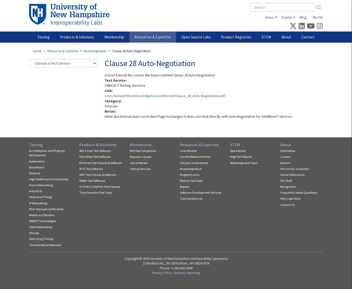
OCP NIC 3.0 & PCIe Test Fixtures (99, 187)
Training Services (191, 198)
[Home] (71, 15)
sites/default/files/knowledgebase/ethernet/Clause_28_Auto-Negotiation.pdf (165, 95)
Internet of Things (40, 197)
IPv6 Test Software (91, 169)
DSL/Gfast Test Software (95, 157)
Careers (285, 157)
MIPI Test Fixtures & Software (97, 175)
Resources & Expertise (153, 37)
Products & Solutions (77, 37)
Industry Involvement (194, 163)
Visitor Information (292, 175)
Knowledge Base (95, 51)
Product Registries (236, 37)
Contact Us (287, 205)
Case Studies (188, 151)
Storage (34, 233)
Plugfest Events (189, 175)
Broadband (36, 167)
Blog (303, 17)
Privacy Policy (162, 273)
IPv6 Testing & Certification (46, 209)
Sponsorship (238, 151)
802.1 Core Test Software (95, 151)
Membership (114, 37)
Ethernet (34, 173)
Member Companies (143, 151)
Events (286, 17)
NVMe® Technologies (42, 221)
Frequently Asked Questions (298, 192)
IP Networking (38, 203)
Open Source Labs (196, 37)
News (269, 17)
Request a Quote (140, 157)
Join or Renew (139, 163)
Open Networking (40, 227)
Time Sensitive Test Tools (95, 192)
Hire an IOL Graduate (294, 169)
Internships (287, 151)
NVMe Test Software (92, 181)
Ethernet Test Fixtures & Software (100, 163)
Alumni (285, 163)
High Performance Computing (48, 179)
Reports (184, 187)
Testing (43, 37)
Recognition (288, 187)
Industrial (35, 191)
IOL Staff (286, 181)
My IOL (318, 17)
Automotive (37, 161)
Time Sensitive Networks (45, 245)
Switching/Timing (41, 239)
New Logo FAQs (290, 198)
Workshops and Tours (244, 163)
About (286, 37)
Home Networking (41, 185)
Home (37, 51)
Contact (308, 37)
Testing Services (140, 169)
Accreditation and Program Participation (47, 153)
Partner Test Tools (191, 181)
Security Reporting (187, 273)
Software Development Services (200, 192)
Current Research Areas (195, 157)
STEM (266, 37)
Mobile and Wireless (42, 215)
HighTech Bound (241, 157)
